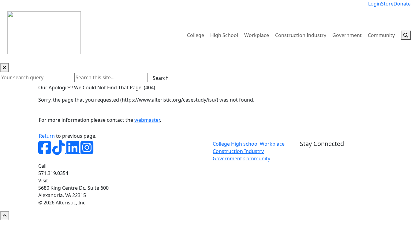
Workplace (256, 35)
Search (161, 78)
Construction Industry (300, 35)
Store (387, 3)
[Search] (406, 35)
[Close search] (4, 67)
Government (347, 35)
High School (224, 35)
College (195, 35)
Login (374, 3)
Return (47, 135)
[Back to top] (4, 215)
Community (381, 35)
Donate (402, 3)
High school (245, 143)
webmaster (147, 120)
